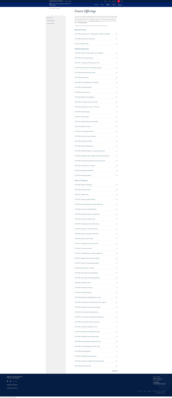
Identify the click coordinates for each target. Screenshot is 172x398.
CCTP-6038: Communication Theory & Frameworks (87, 322)
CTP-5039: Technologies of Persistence (84, 170)
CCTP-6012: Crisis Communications (83, 248)
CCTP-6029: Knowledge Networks (83, 292)
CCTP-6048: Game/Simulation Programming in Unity (88, 341)
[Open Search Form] (122, 1)
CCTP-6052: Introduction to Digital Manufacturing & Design (89, 361)
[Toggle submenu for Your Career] (115, 4)
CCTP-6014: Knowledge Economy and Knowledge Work (89, 253)
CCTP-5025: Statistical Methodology (84, 146)
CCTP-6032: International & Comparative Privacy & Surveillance (90, 302)
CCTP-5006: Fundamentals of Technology (85, 39)
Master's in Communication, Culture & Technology (60, 4)
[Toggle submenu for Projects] (104, 4)
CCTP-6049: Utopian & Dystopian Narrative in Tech (87, 346)
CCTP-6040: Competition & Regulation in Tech (86, 326)
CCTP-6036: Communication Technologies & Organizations (89, 317)
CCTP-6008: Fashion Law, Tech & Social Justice (86, 229)
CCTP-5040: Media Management (83, 175)
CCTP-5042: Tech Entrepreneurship (83, 87)
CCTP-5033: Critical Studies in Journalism (85, 165)
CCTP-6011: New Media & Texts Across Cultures (86, 243)
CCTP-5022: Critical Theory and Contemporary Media (88, 67)
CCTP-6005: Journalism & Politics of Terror (85, 219)
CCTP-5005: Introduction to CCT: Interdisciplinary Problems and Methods (92, 34)
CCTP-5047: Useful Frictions (81, 194)
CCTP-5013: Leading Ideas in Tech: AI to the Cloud (87, 107)
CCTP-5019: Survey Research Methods (84, 131)
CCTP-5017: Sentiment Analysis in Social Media (86, 121)
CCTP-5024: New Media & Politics (83, 141)
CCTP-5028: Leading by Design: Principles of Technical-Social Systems (92, 156)
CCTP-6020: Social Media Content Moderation (86, 273)
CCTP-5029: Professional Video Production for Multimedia (89, 53)
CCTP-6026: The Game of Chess (83, 282)
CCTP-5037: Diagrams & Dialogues (83, 184)
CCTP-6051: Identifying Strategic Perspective (85, 356)
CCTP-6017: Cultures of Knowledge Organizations (87, 263)
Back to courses (115, 370)
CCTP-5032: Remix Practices (82, 77)
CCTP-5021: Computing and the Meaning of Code (87, 63)
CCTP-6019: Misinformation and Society (84, 268)
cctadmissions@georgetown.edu (159, 383)
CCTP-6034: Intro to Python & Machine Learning (86, 312)
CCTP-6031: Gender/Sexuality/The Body (85, 199)
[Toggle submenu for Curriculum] (98, 4)
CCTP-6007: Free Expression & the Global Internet (87, 224)
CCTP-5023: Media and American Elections (85, 136)
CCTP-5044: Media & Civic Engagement (85, 97)
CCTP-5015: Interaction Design (82, 111)
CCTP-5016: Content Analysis (82, 116)
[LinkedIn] (7, 381)
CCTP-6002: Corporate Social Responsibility (86, 209)
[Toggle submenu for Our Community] (122, 4)
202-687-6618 (156, 382)
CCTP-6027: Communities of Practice (84, 287)
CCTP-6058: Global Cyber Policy (83, 366)
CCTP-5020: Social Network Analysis (84, 58)
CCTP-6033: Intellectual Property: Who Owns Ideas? (87, 307)
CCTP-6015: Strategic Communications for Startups (87, 258)
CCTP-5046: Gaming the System (83, 189)
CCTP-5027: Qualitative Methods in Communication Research (90, 151)
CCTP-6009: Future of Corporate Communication (87, 233)
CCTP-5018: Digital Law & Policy (83, 126)
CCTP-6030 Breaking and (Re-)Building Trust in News (88, 297)
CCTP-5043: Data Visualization (82, 92)
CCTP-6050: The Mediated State (83, 351)
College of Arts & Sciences (68, 1)
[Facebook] (10, 381)
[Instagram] (16, 381)
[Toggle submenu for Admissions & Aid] (110, 4)
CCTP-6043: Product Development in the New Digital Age (89, 204)
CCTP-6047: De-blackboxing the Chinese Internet (87, 336)
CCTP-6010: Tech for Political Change (84, 238)
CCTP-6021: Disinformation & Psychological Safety (87, 278)
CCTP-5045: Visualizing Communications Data (86, 102)
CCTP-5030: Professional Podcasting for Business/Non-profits (90, 160)
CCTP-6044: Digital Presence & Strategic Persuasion (87, 331)
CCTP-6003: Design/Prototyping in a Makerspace (87, 214)
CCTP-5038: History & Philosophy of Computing (86, 82)
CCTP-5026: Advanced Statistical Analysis (85, 72)
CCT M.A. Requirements (83, 22)
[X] (13, 381)
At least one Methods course (81, 43)
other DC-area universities (94, 21)
